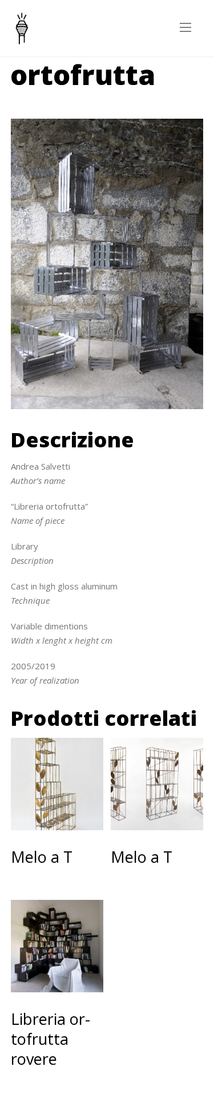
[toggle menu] (185, 28)
